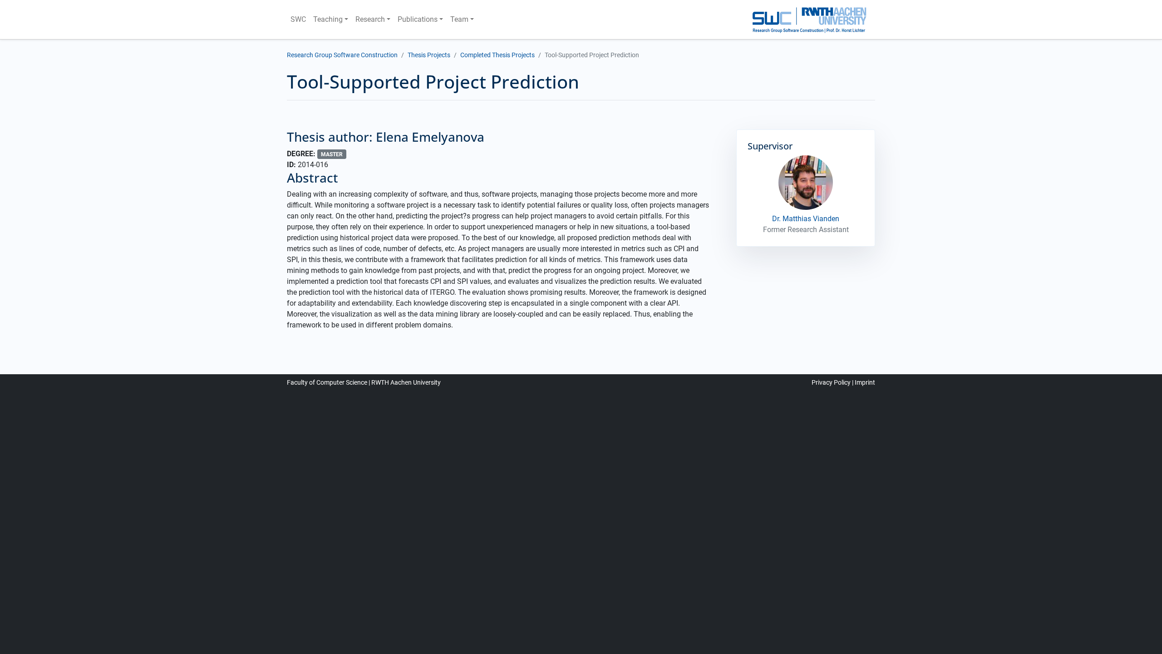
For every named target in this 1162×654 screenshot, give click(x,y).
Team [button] (459, 19)
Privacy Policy (831, 382)
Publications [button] (418, 19)
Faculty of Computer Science (327, 382)
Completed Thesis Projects (497, 55)
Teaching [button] (328, 19)
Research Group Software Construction (342, 55)
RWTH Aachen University (406, 382)
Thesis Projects (429, 55)
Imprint (865, 382)
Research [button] (370, 19)
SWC (298, 19)
